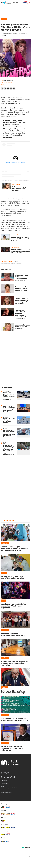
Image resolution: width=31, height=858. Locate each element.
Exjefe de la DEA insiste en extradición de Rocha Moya (13, 692)
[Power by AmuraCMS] (26, 847)
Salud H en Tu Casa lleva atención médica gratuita (12, 577)
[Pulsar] (8, 807)
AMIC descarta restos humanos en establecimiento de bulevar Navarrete (9, 433)
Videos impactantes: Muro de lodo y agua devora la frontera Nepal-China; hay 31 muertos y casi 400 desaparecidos (8, 449)
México (10, 19)
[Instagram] (11, 777)
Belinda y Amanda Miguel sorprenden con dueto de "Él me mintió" (20, 251)
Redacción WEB (8, 80)
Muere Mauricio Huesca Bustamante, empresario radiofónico (12, 748)
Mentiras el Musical (17, 263)
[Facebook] (8, 88)
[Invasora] (3, 807)
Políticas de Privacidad (6, 792)
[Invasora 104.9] (3, 821)
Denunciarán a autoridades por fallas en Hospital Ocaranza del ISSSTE (9, 409)
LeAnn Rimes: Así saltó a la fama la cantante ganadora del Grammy (22, 301)
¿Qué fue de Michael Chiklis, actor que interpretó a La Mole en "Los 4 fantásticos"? (21, 314)
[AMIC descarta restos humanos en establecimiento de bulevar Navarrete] (23, 432)
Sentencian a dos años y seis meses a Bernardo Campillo (9, 420)
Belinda (17, 261)
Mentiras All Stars (5, 263)
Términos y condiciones (7, 791)
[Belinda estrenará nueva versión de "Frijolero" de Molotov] (5, 237)
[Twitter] (5, 88)
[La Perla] (8, 841)
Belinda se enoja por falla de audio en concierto (20, 188)
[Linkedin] (11, 88)
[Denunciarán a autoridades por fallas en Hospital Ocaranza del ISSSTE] (23, 408)
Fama (2, 84)
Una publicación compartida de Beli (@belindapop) (15, 180)
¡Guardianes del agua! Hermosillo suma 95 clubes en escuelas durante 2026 (14, 548)
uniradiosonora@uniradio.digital (9, 788)
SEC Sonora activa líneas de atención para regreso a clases (15, 720)
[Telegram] (13, 88)
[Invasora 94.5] (3, 814)
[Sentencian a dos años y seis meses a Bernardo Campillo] (23, 420)
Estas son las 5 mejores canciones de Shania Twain (22, 288)
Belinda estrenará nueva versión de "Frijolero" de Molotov (20, 238)
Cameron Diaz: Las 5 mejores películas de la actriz (22, 326)
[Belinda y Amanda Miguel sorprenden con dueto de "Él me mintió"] (5, 249)
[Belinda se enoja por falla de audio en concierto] (6, 186)
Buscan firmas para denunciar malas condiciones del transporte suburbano (9, 396)
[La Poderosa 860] (8, 814)
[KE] (3, 841)
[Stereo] (3, 827)
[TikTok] (14, 777)
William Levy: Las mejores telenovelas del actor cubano (21, 277)
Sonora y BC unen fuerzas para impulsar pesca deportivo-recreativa (14, 663)
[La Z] (13, 827)
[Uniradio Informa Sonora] (10, 2)
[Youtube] (8, 777)
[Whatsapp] (2, 88)
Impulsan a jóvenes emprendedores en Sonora (13, 634)
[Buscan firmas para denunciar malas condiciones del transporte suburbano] (23, 395)
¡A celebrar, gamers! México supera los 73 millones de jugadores (13, 606)
